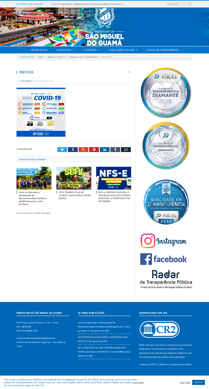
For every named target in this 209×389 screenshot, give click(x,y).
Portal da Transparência (162, 49)
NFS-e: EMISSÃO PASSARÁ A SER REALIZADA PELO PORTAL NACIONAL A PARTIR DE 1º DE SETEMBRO (114, 197)
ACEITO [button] (198, 382)
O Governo (90, 49)
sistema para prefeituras (179, 344)
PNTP (153, 364)
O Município (63, 49)
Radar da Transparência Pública (176, 364)
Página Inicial (39, 49)
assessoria (161, 348)
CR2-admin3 (26, 81)
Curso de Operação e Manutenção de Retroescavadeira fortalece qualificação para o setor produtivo (33, 198)
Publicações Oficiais (121, 49)
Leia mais (138, 382)
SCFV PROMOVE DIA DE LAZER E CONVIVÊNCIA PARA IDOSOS (84, 4)
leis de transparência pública (153, 357)
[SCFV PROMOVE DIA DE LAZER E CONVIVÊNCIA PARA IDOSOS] (73, 178)
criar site (159, 344)
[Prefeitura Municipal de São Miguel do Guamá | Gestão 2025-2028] (104, 26)
